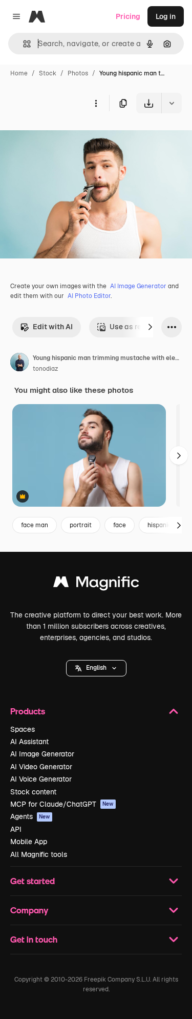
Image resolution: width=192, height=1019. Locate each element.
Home (19, 73)
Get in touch (33, 939)
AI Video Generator (41, 766)
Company (29, 910)
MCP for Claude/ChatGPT (62, 804)
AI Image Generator (138, 286)
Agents (30, 816)
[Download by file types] (171, 103)
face (119, 525)
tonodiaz (45, 369)
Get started (32, 880)
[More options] (96, 103)
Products (27, 711)
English (96, 668)
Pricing (128, 16)
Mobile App (28, 841)
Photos (78, 73)
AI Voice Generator (41, 779)
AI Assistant (29, 741)
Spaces (22, 729)
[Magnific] (96, 584)
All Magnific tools (38, 854)
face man (34, 525)
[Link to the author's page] (19, 363)
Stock (47, 73)
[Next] (150, 327)
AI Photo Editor (89, 296)
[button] (96, 668)
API (16, 829)
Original (65, 137)
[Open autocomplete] (23, 44)
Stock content (33, 791)
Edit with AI (53, 326)
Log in (166, 16)
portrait (81, 525)
